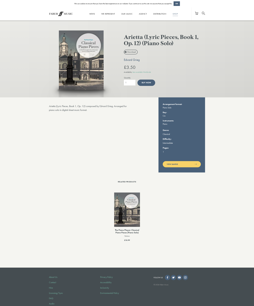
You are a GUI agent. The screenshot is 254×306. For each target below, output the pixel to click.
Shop (175, 13)
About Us (53, 277)
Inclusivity (104, 287)
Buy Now (146, 82)
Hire (51, 287)
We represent (108, 13)
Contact (52, 282)
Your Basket (196, 13)
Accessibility (106, 282)
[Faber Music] (61, 14)
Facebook (167, 277)
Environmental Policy (109, 293)
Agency (143, 13)
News (92, 13)
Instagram (185, 277)
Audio (51, 303)
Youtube (179, 277)
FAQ (51, 298)
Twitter (173, 277)
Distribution (159, 13)
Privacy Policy (106, 277)
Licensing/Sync (56, 293)
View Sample (172, 164)
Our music (127, 13)
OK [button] (176, 3)
